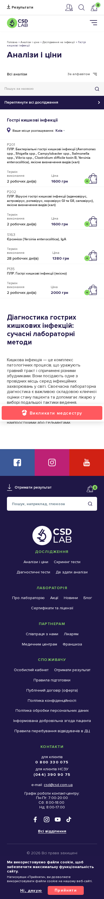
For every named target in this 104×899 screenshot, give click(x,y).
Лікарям (71, 634)
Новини (71, 597)
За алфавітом (79, 74)
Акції (54, 597)
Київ (58, 131)
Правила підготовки (52, 680)
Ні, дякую (31, 890)
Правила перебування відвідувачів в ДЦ (52, 731)
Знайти (97, 89)
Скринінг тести (67, 562)
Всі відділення (52, 831)
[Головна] (17, 23)
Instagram (52, 462)
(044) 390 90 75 (52, 774)
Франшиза (72, 644)
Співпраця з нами (42, 634)
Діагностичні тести (33, 572)
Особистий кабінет (69, 7)
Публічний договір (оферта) (52, 690)
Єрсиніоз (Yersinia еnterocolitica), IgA (36, 239)
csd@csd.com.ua (58, 784)
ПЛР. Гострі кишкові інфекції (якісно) (37, 273)
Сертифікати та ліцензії (52, 608)
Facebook (17, 462)
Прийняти (66, 890)
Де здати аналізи (72, 572)
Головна (12, 42)
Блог (87, 597)
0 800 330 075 (52, 762)
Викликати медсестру (56, 413)
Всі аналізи (17, 74)
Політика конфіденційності (52, 700)
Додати (92, 178)
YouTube (86, 462)
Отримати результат (20, 7)
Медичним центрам (39, 644)
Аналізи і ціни (30, 42)
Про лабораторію (28, 597)
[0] (93, 7)
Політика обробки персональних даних (52, 710)
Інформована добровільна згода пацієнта (52, 720)
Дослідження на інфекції (58, 42)
